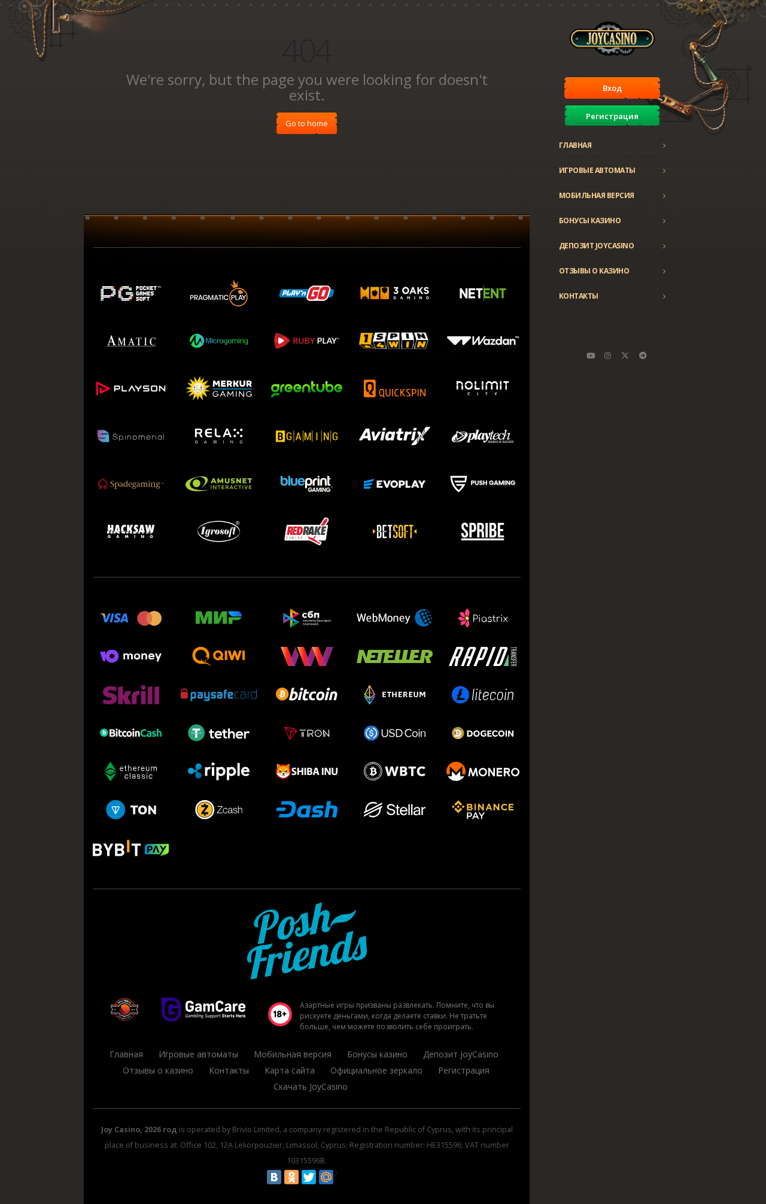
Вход (612, 88)
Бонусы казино (590, 220)
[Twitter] (309, 1177)
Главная (575, 145)
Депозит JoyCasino (596, 246)
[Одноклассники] (291, 1177)
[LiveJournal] (343, 1177)
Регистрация (612, 116)
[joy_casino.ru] (608, 355)
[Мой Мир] (326, 1177)
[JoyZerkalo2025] (642, 355)
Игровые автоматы (597, 170)
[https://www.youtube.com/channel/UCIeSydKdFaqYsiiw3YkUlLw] (590, 355)
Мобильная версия (596, 195)
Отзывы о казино (594, 271)
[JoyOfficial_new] (625, 355)
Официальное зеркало (376, 1070)
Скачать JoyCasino (310, 1086)
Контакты (578, 296)
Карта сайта (290, 1070)
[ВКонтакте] (274, 1177)
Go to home (306, 123)
